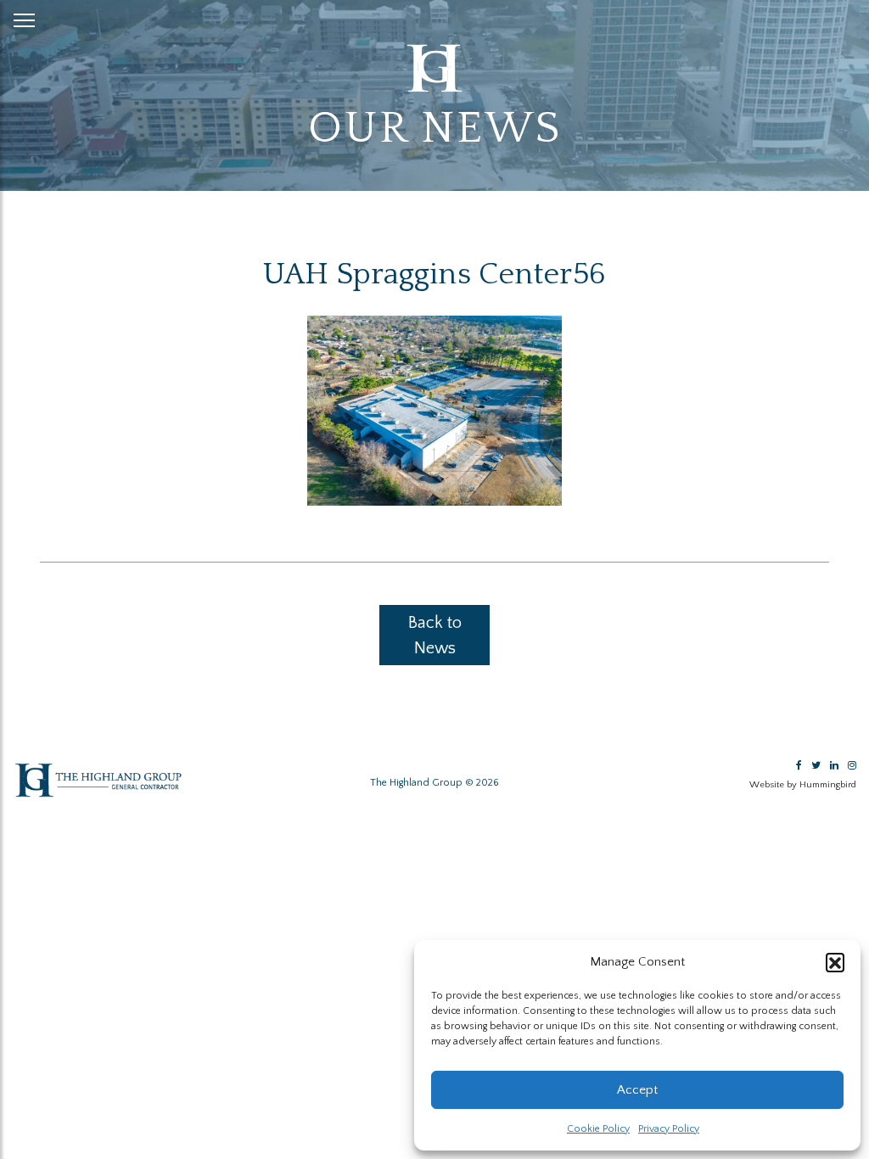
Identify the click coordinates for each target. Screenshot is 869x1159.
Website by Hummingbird (802, 785)
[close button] (24, 17)
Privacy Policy (668, 1128)
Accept (637, 1090)
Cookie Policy (598, 1128)
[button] (835, 962)
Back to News (435, 635)
